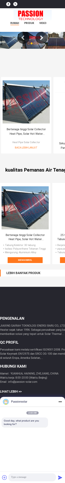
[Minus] (60, 402)
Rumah (14, 23)
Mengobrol (25, 260)
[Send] (60, 477)
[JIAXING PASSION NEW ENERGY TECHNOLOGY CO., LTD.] (33, 15)
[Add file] (4, 477)
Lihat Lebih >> (11, 391)
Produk (29, 23)
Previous (23, 38)
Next (42, 38)
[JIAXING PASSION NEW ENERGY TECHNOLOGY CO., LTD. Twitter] (15, 4)
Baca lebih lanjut (26, 147)
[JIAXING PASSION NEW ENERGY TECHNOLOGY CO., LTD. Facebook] (8, 4)
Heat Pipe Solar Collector (26, 142)
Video (42, 23)
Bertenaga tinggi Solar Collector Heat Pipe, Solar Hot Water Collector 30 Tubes (26, 132)
